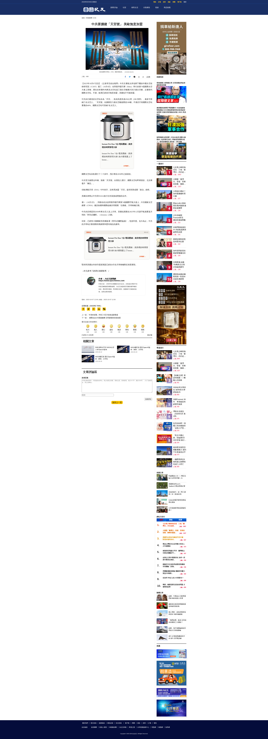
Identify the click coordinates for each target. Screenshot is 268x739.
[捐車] (171, 685)
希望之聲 (132, 727)
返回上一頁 (117, 402)
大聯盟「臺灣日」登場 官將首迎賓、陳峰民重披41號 (179, 181)
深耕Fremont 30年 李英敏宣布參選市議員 (179, 401)
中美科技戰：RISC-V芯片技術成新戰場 (103, 315)
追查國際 (94, 727)
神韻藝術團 (113, 727)
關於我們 (85, 723)
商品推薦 (167, 7)
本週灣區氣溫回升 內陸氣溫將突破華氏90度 (179, 229)
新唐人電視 (103, 727)
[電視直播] (171, 716)
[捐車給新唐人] (171, 74)
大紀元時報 (122, 727)
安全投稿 (119, 723)
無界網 (167, 727)
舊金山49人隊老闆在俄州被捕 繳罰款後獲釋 (179, 205)
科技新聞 (89, 18)
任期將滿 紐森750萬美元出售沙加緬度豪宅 (179, 264)
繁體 (185, 2)
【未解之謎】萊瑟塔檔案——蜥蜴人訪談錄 (179, 377)
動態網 (160, 727)
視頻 (157, 7)
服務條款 (102, 723)
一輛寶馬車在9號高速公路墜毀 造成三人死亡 (179, 461)
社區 (124, 7)
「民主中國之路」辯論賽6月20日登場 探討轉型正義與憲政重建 (179, 437)
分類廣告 (146, 7)
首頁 (83, 18)
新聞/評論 (114, 7)
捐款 (169, 2)
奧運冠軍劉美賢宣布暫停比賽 (179, 240)
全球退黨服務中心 (143, 727)
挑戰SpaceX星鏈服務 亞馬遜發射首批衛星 (105, 318)
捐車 (164, 2)
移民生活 (134, 7)
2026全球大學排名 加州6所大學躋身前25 (179, 389)
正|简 (148, 77)
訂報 (159, 2)
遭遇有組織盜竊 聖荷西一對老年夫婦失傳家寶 (179, 276)
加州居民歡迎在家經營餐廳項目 (179, 252)
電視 (154, 2)
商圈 (174, 2)
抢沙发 (149, 335)
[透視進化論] (171, 344)
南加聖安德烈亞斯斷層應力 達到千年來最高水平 (179, 449)
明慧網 (154, 727)
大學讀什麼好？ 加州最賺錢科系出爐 (179, 193)
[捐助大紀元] (171, 696)
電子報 (179, 2)
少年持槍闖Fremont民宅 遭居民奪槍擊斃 (179, 217)
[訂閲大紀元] (171, 657)
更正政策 (94, 723)
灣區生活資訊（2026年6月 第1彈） (179, 413)
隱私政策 (110, 723)
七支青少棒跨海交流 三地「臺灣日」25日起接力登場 (179, 169)
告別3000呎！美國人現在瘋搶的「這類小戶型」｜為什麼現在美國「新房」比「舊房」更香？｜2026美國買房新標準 (179, 425)
